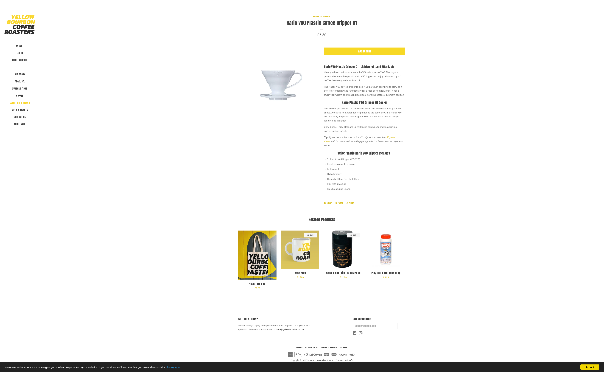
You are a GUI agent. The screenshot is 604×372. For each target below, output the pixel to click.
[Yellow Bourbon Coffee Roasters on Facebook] (355, 334)
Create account (19, 60)
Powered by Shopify (344, 360)
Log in (20, 53)
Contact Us (20, 117)
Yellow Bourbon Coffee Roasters (320, 360)
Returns (343, 347)
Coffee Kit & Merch (20, 102)
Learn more (173, 367)
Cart (21, 46)
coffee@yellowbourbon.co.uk (289, 329)
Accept (590, 367)
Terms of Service (329, 347)
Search (299, 347)
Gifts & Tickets (20, 110)
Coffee (19, 95)
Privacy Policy (311, 347)
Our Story (19, 74)
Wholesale (19, 124)
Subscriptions (19, 88)
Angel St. (20, 81)
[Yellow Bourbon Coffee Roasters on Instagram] (361, 334)
